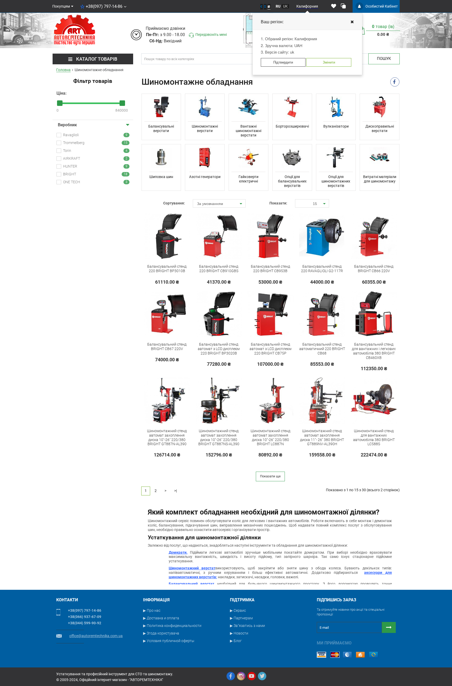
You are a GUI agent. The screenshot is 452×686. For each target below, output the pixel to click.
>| (175, 491)
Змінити (329, 62)
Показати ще (270, 476)
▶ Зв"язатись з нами (247, 626)
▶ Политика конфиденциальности (172, 626)
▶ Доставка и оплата (161, 618)
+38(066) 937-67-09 (84, 617)
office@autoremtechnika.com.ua (96, 636)
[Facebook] (231, 676)
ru (278, 6)
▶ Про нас (151, 610)
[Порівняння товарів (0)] (343, 6)
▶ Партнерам (241, 618)
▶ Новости (239, 633)
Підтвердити (283, 62)
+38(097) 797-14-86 (104, 6)
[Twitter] (262, 676)
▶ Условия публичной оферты (168, 641)
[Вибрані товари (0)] (333, 6)
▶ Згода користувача (161, 633)
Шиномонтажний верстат (192, 568)
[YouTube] (251, 676)
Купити (155, 269)
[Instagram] (241, 676)
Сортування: (174, 203)
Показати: (278, 203)
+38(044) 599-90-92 (84, 623)
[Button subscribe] (389, 627)
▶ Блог (236, 641)
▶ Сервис (238, 610)
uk (285, 6)
